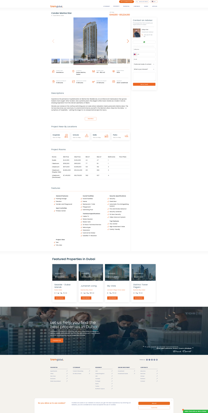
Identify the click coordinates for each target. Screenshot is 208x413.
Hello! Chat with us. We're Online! (195, 411)
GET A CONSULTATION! (126, 1)
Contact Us (57, 340)
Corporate (137, 6)
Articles (154, 6)
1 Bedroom (55, 163)
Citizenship (106, 6)
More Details (59, 298)
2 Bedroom (55, 167)
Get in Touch (144, 84)
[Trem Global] (57, 359)
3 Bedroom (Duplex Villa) (56, 171)
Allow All (154, 403)
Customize (154, 407)
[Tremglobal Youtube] (157, 359)
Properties (126, 6)
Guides (146, 6)
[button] (135, 54)
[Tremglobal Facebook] (149, 359)
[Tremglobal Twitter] (152, 359)
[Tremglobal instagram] (154, 359)
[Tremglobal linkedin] (147, 359)
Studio (54, 160)
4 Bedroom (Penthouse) (56, 176)
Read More (90, 118)
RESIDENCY (116, 6)
